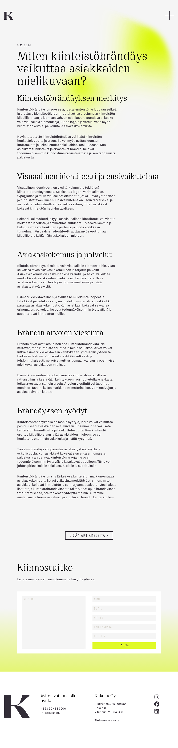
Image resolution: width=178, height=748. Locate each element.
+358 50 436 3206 (53, 708)
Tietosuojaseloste (107, 720)
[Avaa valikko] (169, 15)
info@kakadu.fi (51, 712)
